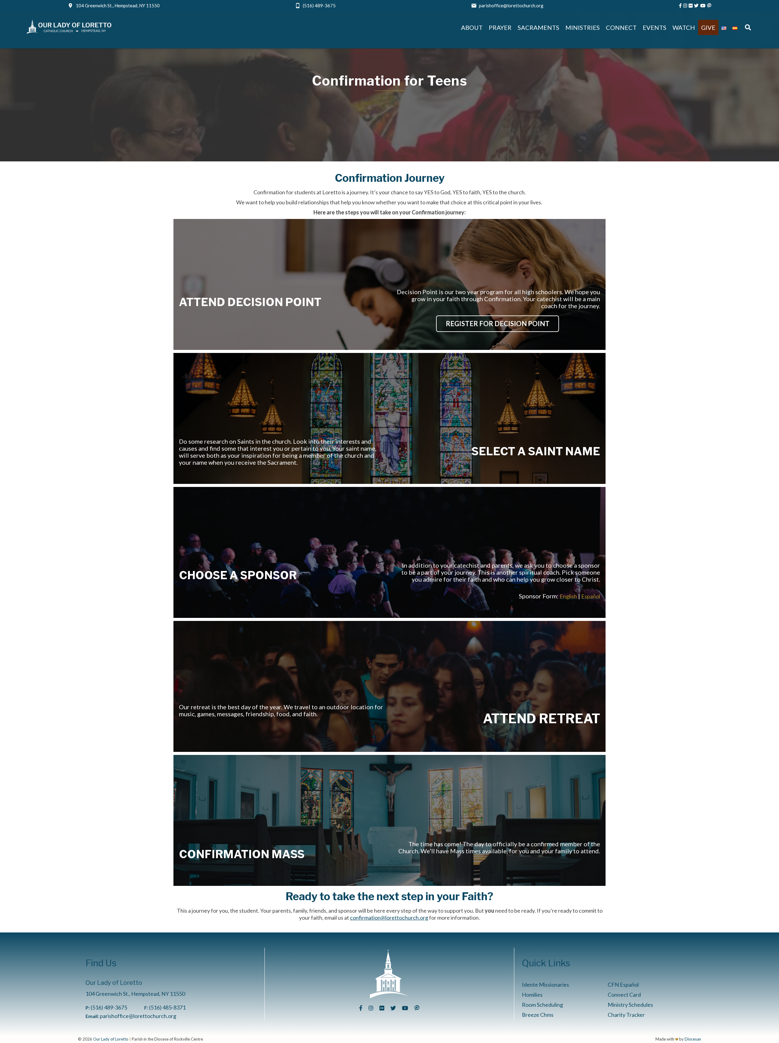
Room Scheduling (542, 1004)
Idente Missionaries (545, 984)
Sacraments (538, 27)
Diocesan (693, 1039)
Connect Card (624, 994)
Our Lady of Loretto (110, 1039)
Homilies (532, 994)
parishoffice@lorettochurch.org (511, 5)
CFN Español (623, 984)
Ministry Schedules (630, 1004)
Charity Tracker (626, 1014)
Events (654, 27)
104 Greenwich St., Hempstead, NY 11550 (118, 5)
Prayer (500, 27)
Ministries (582, 27)
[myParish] (709, 5)
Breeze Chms (538, 1014)
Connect (621, 27)
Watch (683, 27)
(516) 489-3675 (319, 5)
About (472, 27)
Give (708, 27)
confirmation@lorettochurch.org (389, 917)
